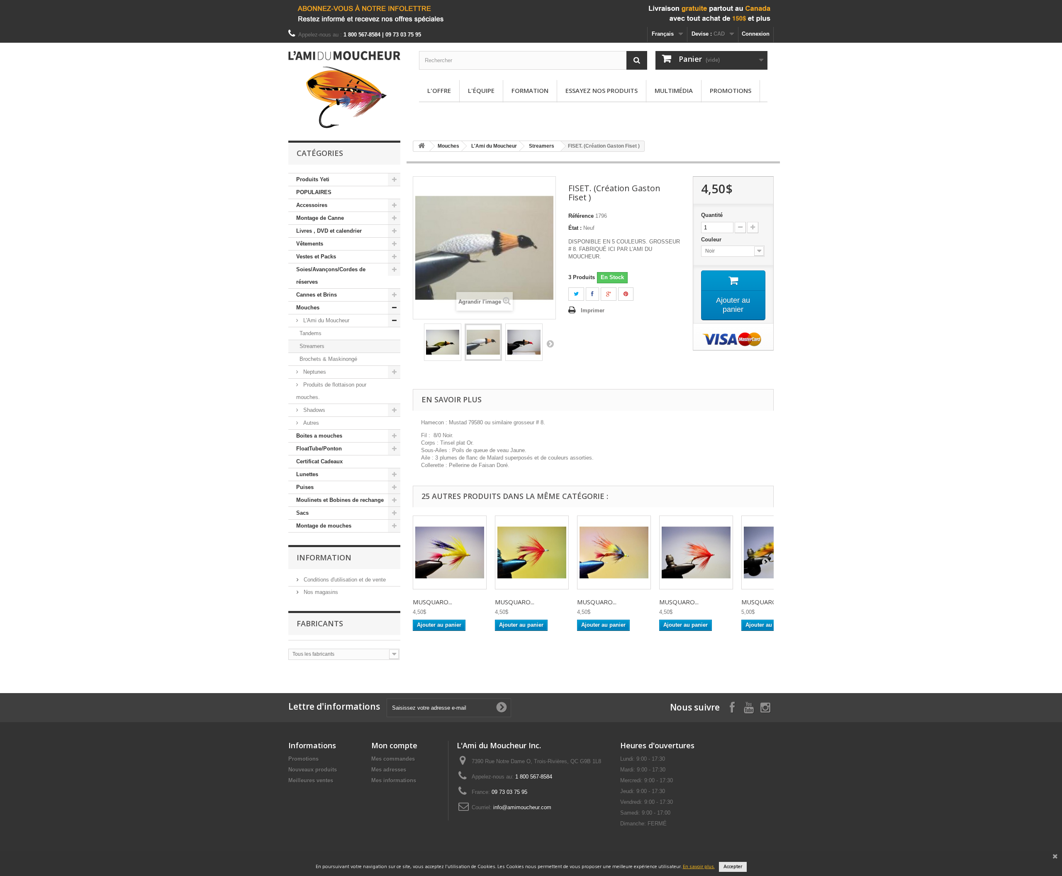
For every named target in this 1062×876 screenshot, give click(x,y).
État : (575, 228)
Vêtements (309, 244)
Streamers (312, 346)
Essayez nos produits (601, 90)
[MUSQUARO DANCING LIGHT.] (614, 552)
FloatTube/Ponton (319, 448)
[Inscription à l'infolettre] (531, 13)
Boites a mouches (319, 436)
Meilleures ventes (310, 780)
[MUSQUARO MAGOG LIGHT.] (450, 552)
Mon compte (394, 745)
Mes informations (393, 780)
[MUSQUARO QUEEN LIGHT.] (696, 552)
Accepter (732, 867)
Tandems (311, 333)
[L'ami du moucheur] (344, 89)
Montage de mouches (323, 526)
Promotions (730, 90)
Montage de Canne (320, 218)
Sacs (302, 513)
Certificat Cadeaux (319, 461)
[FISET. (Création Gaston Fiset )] (442, 342)
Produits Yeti (312, 179)
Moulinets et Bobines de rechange (340, 500)
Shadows (313, 410)
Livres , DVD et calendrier (329, 231)
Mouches (307, 307)
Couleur (712, 239)
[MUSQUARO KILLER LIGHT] (532, 552)
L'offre (439, 90)
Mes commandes (393, 759)
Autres (310, 423)
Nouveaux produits (312, 769)
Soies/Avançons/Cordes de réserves (330, 275)
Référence (581, 216)
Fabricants (320, 623)
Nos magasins (320, 592)
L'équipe (481, 90)
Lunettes (307, 474)
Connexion (756, 34)
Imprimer (592, 310)
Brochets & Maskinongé (328, 359)
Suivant (550, 343)
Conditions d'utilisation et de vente (344, 580)
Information (324, 557)
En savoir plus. (699, 867)
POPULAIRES (313, 192)
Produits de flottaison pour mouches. (331, 391)
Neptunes (314, 372)
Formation (530, 90)
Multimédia (674, 90)
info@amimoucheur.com (522, 807)
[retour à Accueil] (421, 146)
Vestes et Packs (316, 256)
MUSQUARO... (432, 602)
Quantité (712, 215)
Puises (305, 487)
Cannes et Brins (316, 295)
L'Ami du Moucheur (325, 320)
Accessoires (311, 205)
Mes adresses (388, 769)
